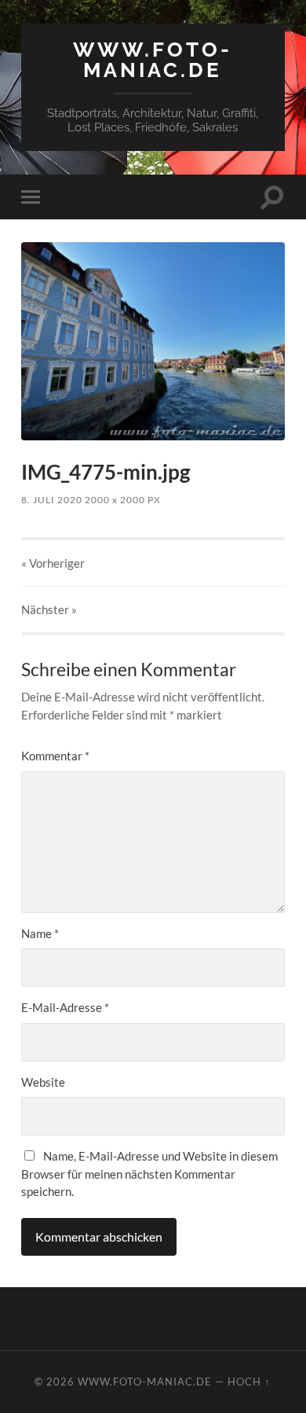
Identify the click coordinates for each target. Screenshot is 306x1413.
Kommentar (55, 756)
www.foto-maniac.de (152, 59)
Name (40, 933)
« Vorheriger (53, 563)
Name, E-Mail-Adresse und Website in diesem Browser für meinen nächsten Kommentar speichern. (149, 1173)
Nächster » (49, 609)
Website (43, 1082)
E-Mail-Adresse (65, 1007)
